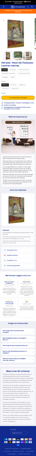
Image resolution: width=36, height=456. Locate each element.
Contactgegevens (12, 453)
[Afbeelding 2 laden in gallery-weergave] (18, 55)
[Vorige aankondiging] (3, 2)
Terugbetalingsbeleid (25, 448)
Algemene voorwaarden (19, 451)
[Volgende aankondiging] (33, 2)
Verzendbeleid (30, 451)
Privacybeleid (7, 451)
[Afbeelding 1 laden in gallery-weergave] (8, 55)
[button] (3, 7)
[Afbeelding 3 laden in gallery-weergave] (27, 55)
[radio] (4, 69)
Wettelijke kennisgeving (24, 453)
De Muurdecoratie (14, 448)
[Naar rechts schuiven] (34, 56)
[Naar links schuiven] (2, 56)
